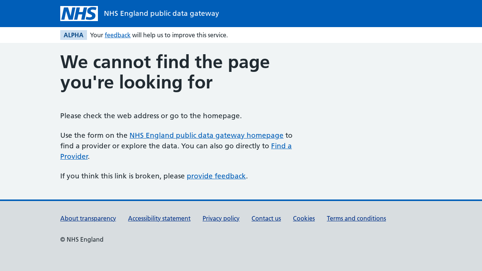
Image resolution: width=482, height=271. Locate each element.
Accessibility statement (159, 218)
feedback (118, 35)
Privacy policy (221, 218)
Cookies (304, 218)
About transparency (88, 218)
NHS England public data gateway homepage (207, 135)
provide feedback (216, 176)
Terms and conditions (356, 218)
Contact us (266, 218)
